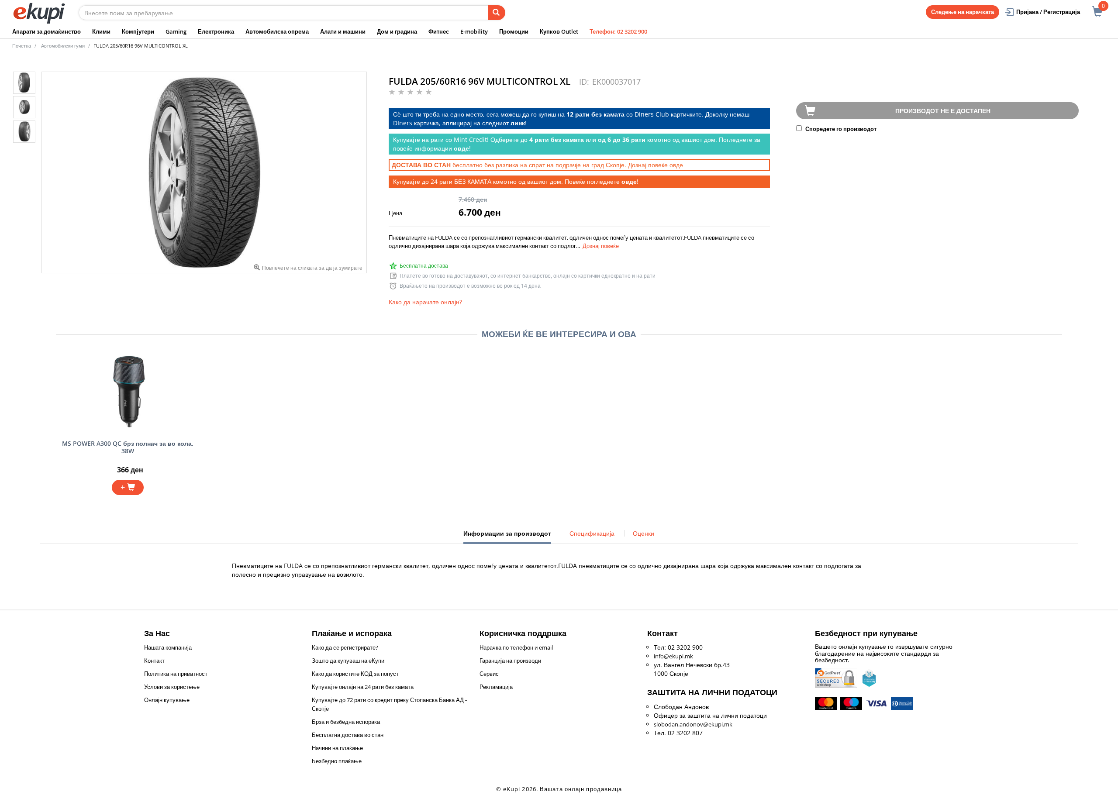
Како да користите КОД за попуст (355, 674)
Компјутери (138, 31)
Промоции (513, 31)
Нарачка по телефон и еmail (516, 647)
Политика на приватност (175, 674)
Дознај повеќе (601, 246)
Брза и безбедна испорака (346, 722)
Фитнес (438, 31)
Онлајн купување (167, 700)
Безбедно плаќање (337, 761)
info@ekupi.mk (673, 656)
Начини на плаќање (337, 748)
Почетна (21, 45)
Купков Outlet (559, 31)
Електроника (216, 31)
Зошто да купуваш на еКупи (348, 660)
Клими (101, 31)
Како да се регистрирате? (345, 647)
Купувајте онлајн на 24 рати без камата (363, 687)
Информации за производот (507, 536)
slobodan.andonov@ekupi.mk (693, 724)
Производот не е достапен (942, 111)
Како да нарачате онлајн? (425, 302)
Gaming (176, 31)
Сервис (489, 674)
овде (676, 165)
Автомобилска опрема (277, 31)
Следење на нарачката (962, 12)
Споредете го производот (840, 129)
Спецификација (591, 533)
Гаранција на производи (510, 660)
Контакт (154, 660)
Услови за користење (172, 687)
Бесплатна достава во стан (347, 735)
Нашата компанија (168, 647)
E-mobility (474, 31)
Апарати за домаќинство (46, 31)
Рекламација (496, 687)
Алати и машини (343, 31)
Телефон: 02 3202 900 (618, 31)
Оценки (643, 533)
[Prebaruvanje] (496, 12)
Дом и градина (397, 31)
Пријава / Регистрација (1048, 12)
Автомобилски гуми (63, 45)
